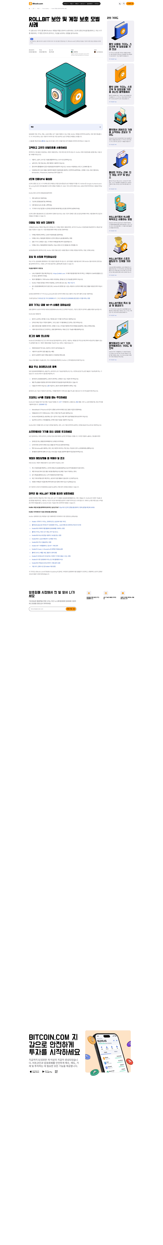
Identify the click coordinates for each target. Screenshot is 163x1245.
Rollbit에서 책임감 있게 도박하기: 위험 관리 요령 (46, 563)
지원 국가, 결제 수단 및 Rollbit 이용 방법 (44, 566)
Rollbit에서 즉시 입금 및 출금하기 (120, 304)
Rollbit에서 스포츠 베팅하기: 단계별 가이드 (44, 539)
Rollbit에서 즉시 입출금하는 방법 (41, 542)
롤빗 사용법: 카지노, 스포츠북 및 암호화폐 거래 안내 (120, 47)
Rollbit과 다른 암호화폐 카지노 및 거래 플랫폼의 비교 (47, 559)
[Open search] (123, 3)
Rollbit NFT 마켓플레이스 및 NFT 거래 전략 (45, 546)
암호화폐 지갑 (43, 404)
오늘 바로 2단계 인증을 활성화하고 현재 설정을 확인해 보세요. (77, 507)
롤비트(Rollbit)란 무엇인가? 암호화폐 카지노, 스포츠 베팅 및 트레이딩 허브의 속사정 (56, 525)
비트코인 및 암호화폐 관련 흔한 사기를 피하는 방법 (75, 298)
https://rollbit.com (59, 273)
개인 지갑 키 (71, 283)
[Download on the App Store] (34, 1072)
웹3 (77, 402)
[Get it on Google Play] (47, 1072)
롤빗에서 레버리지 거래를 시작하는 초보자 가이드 (120, 132)
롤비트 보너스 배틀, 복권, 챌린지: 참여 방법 (44, 553)
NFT (60, 402)
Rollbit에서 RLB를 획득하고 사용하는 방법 (120, 218)
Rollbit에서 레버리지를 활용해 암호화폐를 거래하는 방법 (48, 528)
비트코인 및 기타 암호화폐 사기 (47, 298)
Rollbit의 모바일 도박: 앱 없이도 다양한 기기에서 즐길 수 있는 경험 (51, 556)
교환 (48, 386)
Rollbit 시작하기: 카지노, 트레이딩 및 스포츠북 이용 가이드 (49, 521)
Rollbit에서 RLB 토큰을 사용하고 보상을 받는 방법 (46, 535)
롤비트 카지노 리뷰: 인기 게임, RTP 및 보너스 (45, 532)
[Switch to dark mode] (120, 3)
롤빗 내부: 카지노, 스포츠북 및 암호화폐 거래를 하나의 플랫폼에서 (120, 89)
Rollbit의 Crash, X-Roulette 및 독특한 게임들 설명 (47, 549)
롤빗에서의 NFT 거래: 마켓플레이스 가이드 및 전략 (120, 346)
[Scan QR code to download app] (56, 1072)
